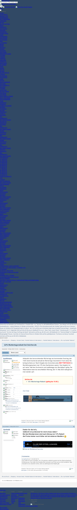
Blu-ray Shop (39, 498)
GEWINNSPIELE (4, 18)
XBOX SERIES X (4, 236)
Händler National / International (51, 340)
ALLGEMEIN (3, 65)
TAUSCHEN (3, 289)
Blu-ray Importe (48, 498)
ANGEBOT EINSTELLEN (6, 292)
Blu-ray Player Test (62, 495)
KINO (1, 41)
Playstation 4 (36, 496)
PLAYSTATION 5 (4, 198)
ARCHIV (2, 80)
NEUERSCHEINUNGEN (6, 302)
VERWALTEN (3, 294)
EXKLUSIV (2, 30)
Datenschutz (21, 504)
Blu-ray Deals (3, 507)
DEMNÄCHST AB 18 (5, 304)
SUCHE (2, 283)
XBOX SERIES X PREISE (6, 96)
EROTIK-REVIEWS (5, 308)
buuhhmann (7, 359)
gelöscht (26, 459)
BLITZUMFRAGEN (5, 19)
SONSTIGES (3, 90)
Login (1, 8)
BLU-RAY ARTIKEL (5, 24)
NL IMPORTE (3, 170)
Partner (13, 501)
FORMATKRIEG (4, 33)
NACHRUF (2, 47)
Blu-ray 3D (43, 496)
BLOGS (2, 22)
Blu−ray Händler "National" (68, 340)
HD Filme (33, 495)
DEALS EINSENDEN (5, 99)
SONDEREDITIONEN (5, 54)
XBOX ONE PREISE (5, 98)
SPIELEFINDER (4, 192)
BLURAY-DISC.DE (4, 72)
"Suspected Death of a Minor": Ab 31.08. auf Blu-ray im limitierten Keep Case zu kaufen (36, 328)
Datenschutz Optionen (24, 506)
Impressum (21, 499)
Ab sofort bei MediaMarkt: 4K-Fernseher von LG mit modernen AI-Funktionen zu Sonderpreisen (13, 408)
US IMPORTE (3, 175)
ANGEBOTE (3, 61)
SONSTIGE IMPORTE (5, 176)
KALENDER (3, 115)
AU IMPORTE (3, 161)
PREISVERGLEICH (5, 316)
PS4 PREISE (3, 95)
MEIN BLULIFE (4, 311)
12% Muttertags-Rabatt (36, 382)
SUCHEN (2, 291)
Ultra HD (38, 495)
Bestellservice (4, 496)
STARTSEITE (3, 14)
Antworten (5, 352)
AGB (19, 503)
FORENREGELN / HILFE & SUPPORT (9, 266)
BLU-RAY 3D (3, 121)
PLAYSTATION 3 (4, 223)
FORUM (2, 261)
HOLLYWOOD (3, 38)
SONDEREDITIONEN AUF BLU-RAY (9, 272)
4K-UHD (2, 131)
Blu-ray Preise (3, 498)
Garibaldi (23, 422)
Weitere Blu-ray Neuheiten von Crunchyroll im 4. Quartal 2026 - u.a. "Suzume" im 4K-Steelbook (25, 324)
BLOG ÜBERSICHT (5, 318)
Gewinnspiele (14, 493)
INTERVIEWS (3, 40)
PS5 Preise (3, 501)
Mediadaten (21, 498)
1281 (14, 387)
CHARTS (2, 113)
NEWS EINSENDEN (5, 82)
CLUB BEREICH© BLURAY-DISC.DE (9, 277)
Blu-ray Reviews (52, 495)
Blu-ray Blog (14, 496)
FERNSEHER (3, 32)
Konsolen (72, 496)
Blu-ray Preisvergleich (63, 493)
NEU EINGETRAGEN (5, 120)
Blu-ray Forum (5, 340)
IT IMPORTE (3, 168)
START (2, 13)
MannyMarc (35, 422)
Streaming (33, 498)
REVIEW (2, 71)
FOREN (2, 264)
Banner (13, 499)
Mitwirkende (21, 501)
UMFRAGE (3, 58)
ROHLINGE (3, 50)
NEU (1, 116)
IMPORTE (2, 149)
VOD (1, 178)
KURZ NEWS (3, 63)
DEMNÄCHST (3, 118)
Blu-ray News (34, 506)
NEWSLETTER (4, 16)
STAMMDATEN (4, 296)
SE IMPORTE (3, 172)
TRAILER (2, 57)
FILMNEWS (3, 104)
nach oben (3, 490)
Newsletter (3, 493)
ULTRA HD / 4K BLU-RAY (6, 270)
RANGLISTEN (3, 321)
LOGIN (1, 313)
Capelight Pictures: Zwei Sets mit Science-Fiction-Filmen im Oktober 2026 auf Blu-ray (25, 334)
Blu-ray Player (71, 495)
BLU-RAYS (2, 87)
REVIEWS (2, 107)
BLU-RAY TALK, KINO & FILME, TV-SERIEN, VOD (13, 267)
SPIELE (2, 186)
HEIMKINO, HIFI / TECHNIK (7, 275)
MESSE (2, 44)
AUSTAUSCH (3, 29)
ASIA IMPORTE (4, 157)
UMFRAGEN (3, 21)
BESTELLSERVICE (5, 181)
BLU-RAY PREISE (4, 91)
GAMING (2, 274)
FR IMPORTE (3, 167)
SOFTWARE (3, 52)
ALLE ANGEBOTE (4, 85)
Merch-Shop (14, 498)
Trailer (68, 496)
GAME (1, 35)
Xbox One (63, 496)
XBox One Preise (4, 503)
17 (13, 389)
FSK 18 (2, 297)
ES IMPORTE (3, 165)
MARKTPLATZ (4, 285)
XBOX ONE (3, 249)
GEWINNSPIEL (4, 36)
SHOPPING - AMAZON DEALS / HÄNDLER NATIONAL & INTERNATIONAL (19, 280)
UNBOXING (3, 60)
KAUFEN (2, 288)
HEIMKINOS (3, 319)
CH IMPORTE (3, 164)
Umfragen (14, 495)
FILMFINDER (3, 109)
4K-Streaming (34, 493)
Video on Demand (51, 496)
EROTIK (2, 69)
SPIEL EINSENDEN (5, 209)
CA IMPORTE (3, 162)
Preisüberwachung (5, 495)
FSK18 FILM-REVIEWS (6, 305)
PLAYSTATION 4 (4, 211)
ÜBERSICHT (3, 27)
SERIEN (2, 68)
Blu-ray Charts (45, 493)
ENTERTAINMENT (5, 278)
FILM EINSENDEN (4, 184)
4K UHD (58, 496)
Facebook (20, 495)
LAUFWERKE (3, 43)
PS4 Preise (3, 499)
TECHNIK (2, 55)
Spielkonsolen (53, 493)
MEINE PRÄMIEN (4, 322)
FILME (1, 66)
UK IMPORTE (3, 173)
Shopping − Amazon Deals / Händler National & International (26, 340)
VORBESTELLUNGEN (5, 106)
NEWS (1, 25)
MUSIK (2, 46)
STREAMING (3, 269)
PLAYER (2, 49)
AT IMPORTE (3, 159)
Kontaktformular (22, 493)
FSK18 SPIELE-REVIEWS (6, 307)
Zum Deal (26, 391)
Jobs (12, 503)
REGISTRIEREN (4, 315)
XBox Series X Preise (5, 504)
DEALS (3, 84)
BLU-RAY (2, 110)
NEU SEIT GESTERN (5, 281)
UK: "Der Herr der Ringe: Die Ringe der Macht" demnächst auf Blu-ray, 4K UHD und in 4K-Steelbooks (30, 332)
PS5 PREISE (3, 93)
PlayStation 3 (72, 493)
